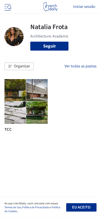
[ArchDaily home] (50, 6)
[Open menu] (7, 7)
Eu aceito (81, 207)
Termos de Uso (12, 207)
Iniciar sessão (84, 7)
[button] (19, 66)
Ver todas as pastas (81, 66)
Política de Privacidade (35, 207)
